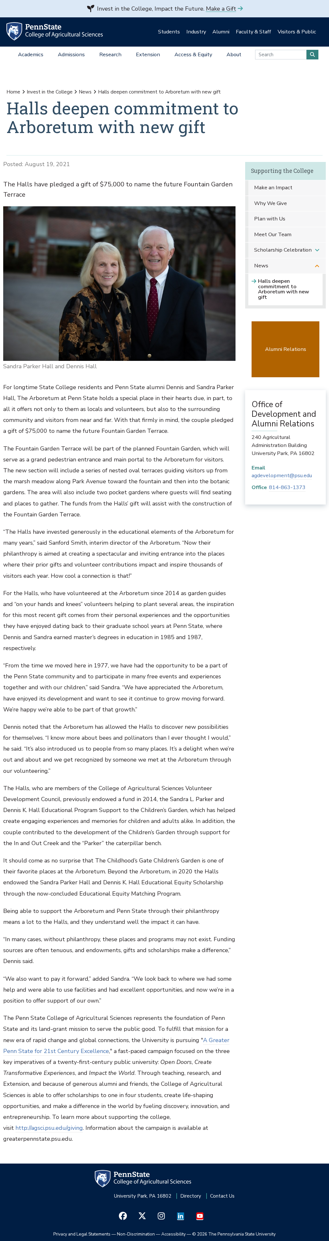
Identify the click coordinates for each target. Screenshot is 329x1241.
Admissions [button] (71, 54)
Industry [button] (196, 31)
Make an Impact (273, 187)
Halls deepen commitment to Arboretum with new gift (283, 289)
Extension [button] (148, 54)
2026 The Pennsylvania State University (234, 1234)
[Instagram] (161, 1216)
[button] (317, 250)
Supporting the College (282, 170)
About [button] (234, 54)
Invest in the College (50, 92)
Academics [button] (30, 54)
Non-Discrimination (136, 1234)
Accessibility (173, 1234)
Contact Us (222, 1196)
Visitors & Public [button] (297, 31)
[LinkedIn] (181, 1216)
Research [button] (110, 54)
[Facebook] (123, 1216)
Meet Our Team (272, 234)
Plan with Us (269, 218)
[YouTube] (200, 1216)
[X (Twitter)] (142, 1216)
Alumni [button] (220, 31)
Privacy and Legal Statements (82, 1234)
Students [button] (169, 31)
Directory (190, 1196)
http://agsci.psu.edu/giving (49, 1128)
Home (13, 92)
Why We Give (270, 203)
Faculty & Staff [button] (253, 31)
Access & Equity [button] (193, 54)
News (85, 92)
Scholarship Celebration (283, 250)
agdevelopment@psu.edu (282, 475)
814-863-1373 (287, 487)
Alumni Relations (285, 349)
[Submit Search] (312, 54)
